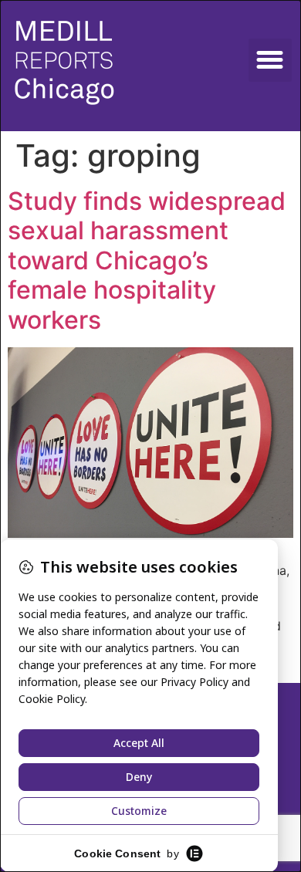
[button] (270, 60)
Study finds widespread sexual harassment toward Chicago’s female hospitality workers (147, 260)
